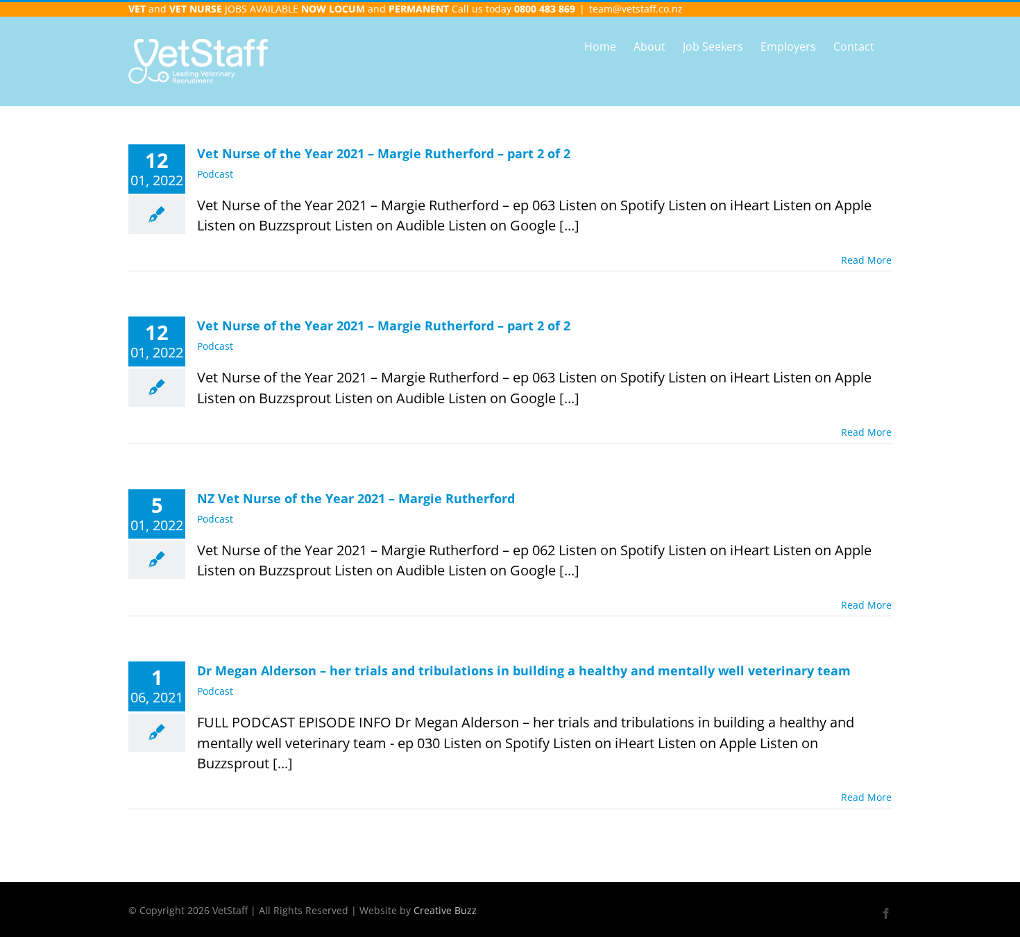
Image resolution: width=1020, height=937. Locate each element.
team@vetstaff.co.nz (636, 8)
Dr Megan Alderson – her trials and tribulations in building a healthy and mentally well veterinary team (524, 670)
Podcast (215, 173)
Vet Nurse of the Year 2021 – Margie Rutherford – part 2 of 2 (383, 153)
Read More (866, 260)
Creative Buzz (445, 910)
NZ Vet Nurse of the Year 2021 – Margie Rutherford (356, 498)
